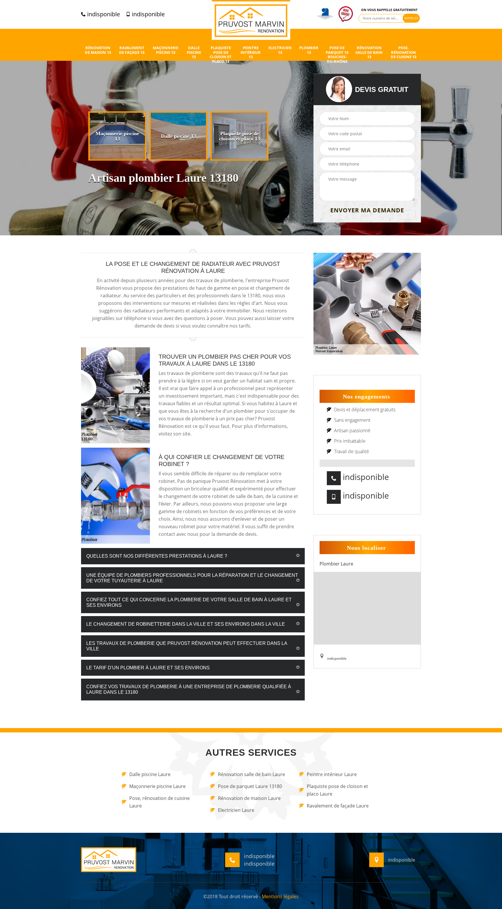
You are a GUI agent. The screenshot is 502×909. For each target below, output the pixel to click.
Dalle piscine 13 (194, 52)
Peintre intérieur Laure (332, 774)
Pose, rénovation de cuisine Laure (159, 802)
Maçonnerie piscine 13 (165, 50)
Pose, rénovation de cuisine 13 (403, 52)
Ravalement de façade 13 (131, 50)
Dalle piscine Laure (150, 774)
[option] (117, 136)
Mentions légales (280, 896)
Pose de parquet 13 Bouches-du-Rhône (337, 55)
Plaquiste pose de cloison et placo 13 (221, 55)
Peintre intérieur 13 (251, 52)
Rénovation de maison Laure (249, 798)
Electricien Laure (236, 810)
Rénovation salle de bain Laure (251, 774)
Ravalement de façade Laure (338, 806)
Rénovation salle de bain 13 (369, 52)
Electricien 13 (280, 50)
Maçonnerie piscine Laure (157, 786)
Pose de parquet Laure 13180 (250, 786)
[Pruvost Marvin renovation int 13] (251, 20)
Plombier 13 (308, 50)
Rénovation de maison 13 (98, 50)
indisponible (103, 14)
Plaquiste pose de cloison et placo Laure (337, 790)
